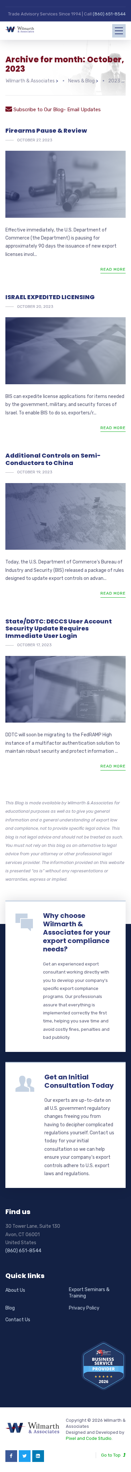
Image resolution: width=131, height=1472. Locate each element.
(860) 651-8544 (109, 13)
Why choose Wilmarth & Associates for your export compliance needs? (77, 932)
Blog (10, 1308)
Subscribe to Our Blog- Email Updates (56, 110)
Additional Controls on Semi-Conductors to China (53, 459)
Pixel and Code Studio (89, 1438)
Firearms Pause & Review (46, 130)
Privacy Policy (84, 1308)
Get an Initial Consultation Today (79, 1081)
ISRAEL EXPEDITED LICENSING (50, 297)
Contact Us (17, 1320)
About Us (15, 1290)
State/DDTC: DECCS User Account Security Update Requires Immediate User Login (58, 628)
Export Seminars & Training (89, 1293)
